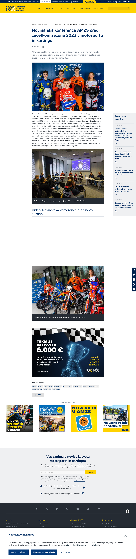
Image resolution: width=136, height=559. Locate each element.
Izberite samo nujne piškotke (44, 552)
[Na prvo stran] (15, 8)
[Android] (99, 508)
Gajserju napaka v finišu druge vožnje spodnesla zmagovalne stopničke (124, 205)
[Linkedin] (57, 508)
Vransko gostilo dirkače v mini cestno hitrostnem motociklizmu (124, 172)
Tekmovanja (44, 524)
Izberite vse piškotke (18, 552)
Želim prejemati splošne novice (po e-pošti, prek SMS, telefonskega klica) (62, 487)
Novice (46, 24)
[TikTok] (88, 508)
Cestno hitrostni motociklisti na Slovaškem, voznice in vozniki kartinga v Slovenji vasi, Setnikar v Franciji (124, 134)
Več (116, 143)
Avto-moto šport (37, 24)
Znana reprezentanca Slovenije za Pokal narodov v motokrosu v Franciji (123, 155)
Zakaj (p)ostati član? (78, 526)
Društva (42, 526)
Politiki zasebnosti (79, 481)
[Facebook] (36, 508)
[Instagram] (67, 508)
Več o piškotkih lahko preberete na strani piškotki (82, 545)
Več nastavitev (66, 552)
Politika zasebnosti (110, 526)
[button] (128, 8)
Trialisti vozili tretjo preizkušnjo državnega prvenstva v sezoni (123, 188)
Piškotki (106, 524)
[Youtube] (78, 508)
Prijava (90, 472)
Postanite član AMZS (79, 524)
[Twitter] (47, 508)
